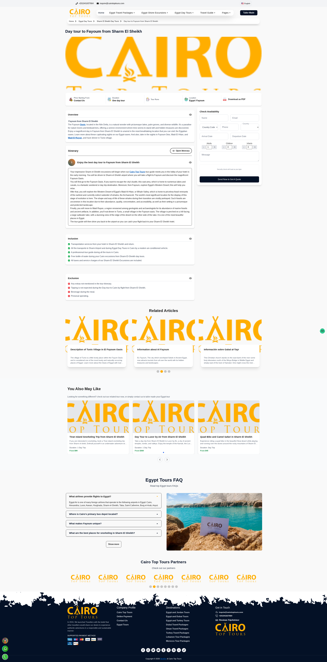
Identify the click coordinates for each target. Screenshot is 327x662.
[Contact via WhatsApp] (5, 649)
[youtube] (158, 650)
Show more (113, 544)
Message (206, 155)
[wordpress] (174, 650)
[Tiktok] (184, 650)
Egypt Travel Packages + (122, 12)
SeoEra (163, 659)
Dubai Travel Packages (177, 625)
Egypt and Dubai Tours (177, 616)
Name (204, 118)
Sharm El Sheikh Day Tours (108, 21)
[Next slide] (167, 459)
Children (229, 143)
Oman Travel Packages (177, 629)
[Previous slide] (159, 459)
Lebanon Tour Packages (178, 637)
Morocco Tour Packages (178, 641)
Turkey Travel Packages (177, 633)
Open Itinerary (183, 151)
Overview (73, 114)
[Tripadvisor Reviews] (322, 331)
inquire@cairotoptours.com (112, 3)
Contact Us (122, 620)
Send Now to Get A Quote (229, 179)
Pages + (226, 12)
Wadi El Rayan (75, 138)
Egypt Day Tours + (184, 12)
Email (235, 118)
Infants (249, 143)
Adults (209, 143)
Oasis (82, 124)
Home (101, 12)
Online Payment (124, 616)
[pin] (169, 650)
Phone (225, 127)
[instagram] (148, 650)
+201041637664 (86, 3)
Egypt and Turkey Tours (177, 620)
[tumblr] (163, 650)
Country (246, 124)
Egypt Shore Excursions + (155, 12)
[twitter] (153, 650)
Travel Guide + (207, 12)
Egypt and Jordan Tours (178, 612)
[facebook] (143, 650)
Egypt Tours (123, 625)
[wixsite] (179, 650)
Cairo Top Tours (137, 172)
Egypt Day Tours (85, 21)
